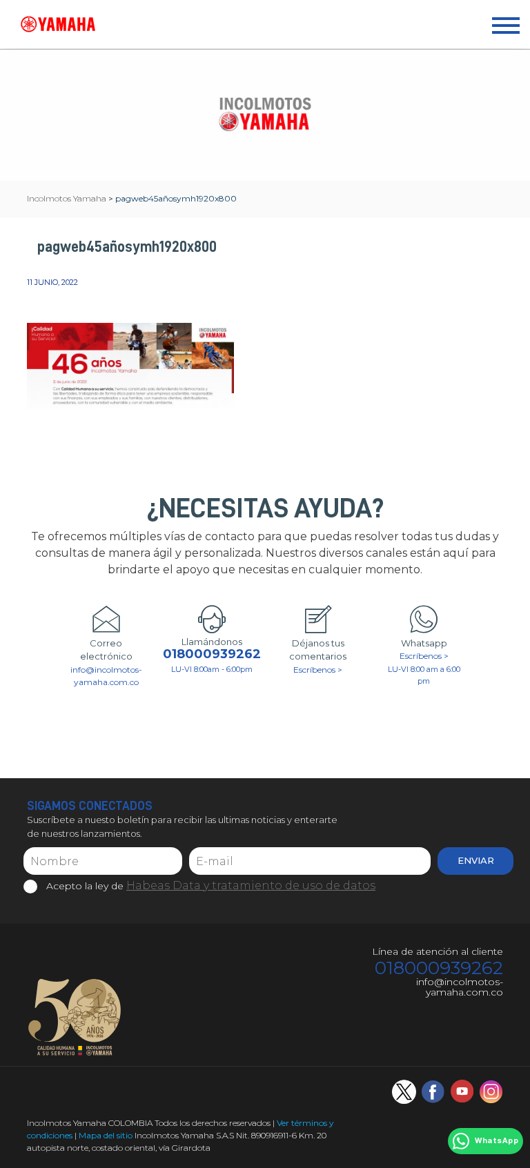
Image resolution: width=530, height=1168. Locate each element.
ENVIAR (476, 860)
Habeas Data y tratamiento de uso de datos (250, 885)
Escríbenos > (317, 669)
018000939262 (212, 654)
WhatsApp (496, 1141)
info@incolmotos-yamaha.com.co (106, 675)
